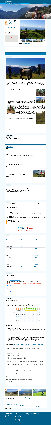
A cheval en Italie (7, 419)
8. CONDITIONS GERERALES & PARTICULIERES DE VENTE (14, 294)
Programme (9, 53)
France (22, 1)
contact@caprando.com (31, 415)
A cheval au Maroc (7, 415)
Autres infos (36, 53)
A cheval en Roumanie (18, 416)
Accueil (17, 1)
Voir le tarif (8, 223)
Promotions (28, 1)
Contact (36, 1)
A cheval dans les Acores (8, 416)
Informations (32, 1)
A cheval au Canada (7, 418)
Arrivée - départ (14, 53)
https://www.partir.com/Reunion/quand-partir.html (26, 322)
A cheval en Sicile (7, 420)
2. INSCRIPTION (9, 285)
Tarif (25, 53)
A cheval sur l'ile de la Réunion (26, 43)
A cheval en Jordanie (17, 414)
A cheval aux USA (17, 418)
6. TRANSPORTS (9, 291)
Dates (28, 53)
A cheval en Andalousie (8, 414)
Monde (25, 1)
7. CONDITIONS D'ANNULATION (11, 292)
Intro (6, 53)
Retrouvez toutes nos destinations (30, 421)
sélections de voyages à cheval (39, 421)
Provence (19, 1)
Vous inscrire (31, 53)
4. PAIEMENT (8, 288)
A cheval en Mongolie (17, 420)
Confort (23, 53)
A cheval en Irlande (17, 415)
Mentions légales (28, 416)
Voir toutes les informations (13, 223)
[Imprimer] (39, 54)
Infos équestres (19, 53)
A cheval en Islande (17, 419)
